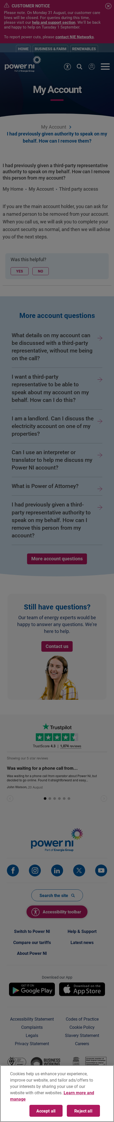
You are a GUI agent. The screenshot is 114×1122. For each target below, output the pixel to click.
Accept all (46, 1111)
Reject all (83, 1111)
